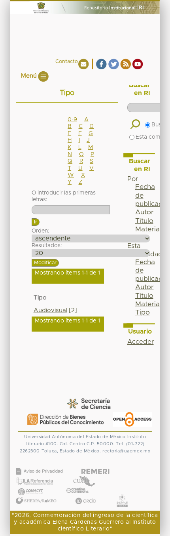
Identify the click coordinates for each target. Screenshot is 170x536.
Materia (147, 229)
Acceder (140, 342)
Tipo (142, 312)
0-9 (72, 119)
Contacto (66, 61)
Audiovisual (50, 310)
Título (144, 221)
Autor (144, 212)
